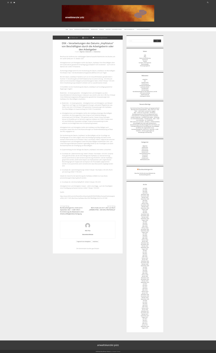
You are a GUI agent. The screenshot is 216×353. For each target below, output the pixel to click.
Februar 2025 (145, 203)
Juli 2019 (145, 284)
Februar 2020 (145, 275)
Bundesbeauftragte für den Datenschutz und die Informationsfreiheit (145, 92)
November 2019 (145, 279)
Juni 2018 (145, 302)
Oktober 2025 (144, 197)
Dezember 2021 (145, 243)
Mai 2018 (145, 303)
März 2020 (144, 273)
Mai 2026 (145, 191)
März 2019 (144, 290)
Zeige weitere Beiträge (87, 234)
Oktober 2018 (144, 297)
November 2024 (145, 205)
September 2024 (145, 208)
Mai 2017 (145, 320)
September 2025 (145, 199)
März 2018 (144, 306)
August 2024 (145, 209)
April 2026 (145, 193)
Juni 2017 (145, 319)
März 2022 (144, 238)
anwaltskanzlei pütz (108, 345)
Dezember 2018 (145, 294)
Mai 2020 (145, 270)
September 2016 (145, 326)
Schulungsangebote (143, 29)
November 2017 (145, 312)
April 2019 (145, 288)
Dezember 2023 (145, 214)
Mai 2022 (145, 235)
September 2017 (145, 316)
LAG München (144, 88)
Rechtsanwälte (129, 29)
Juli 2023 (145, 221)
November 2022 (145, 229)
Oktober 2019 (144, 281)
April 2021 (145, 255)
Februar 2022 (145, 240)
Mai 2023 (145, 223)
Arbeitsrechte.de (145, 94)
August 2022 (145, 232)
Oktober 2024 (144, 206)
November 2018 (145, 296)
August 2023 (145, 220)
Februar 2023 (145, 228)
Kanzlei (101, 29)
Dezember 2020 (145, 261)
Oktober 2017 (144, 314)
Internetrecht (145, 150)
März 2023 (144, 226)
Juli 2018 (145, 300)
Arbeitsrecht (88, 52)
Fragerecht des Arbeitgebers (84, 241)
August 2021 (145, 249)
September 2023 (145, 218)
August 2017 (145, 317)
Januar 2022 (145, 241)
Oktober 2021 (144, 246)
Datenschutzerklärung (81, 29)
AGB (67, 29)
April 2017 (145, 322)
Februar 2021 (145, 258)
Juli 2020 (145, 267)
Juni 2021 (145, 252)
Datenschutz (97, 52)
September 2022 (145, 231)
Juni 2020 (145, 268)
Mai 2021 (145, 253)
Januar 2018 (145, 309)
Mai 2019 (145, 287)
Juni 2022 (145, 234)
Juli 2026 (145, 188)
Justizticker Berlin (145, 87)
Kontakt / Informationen (114, 29)
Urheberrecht (145, 158)
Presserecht (145, 155)
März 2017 (144, 323)
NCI (145, 81)
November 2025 (145, 196)
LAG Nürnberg (144, 90)
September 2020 (145, 265)
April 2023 (145, 224)
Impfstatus (95, 241)
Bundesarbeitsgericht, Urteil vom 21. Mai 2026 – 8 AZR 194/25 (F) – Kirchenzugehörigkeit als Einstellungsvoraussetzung (145, 131)
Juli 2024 (145, 211)
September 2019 (145, 282)
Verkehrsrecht (144, 82)
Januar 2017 (145, 325)
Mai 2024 (145, 212)
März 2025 (144, 202)
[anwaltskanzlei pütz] (108, 20)
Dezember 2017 (145, 311)
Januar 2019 (145, 293)
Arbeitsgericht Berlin (145, 96)
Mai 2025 (145, 200)
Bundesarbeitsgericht (146, 169)
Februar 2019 (145, 291)
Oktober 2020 (144, 264)
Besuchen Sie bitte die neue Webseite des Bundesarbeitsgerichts (145, 173)
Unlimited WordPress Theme (103, 351)
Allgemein (82, 52)
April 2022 (145, 237)
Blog (71, 29)
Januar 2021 (145, 259)
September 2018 (145, 299)
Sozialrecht (145, 156)
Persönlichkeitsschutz (144, 153)
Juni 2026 (145, 190)
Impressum (94, 29)
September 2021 (145, 247)
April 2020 (145, 272)
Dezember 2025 (145, 194)
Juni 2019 (145, 285)
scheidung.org (144, 84)
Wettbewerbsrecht (145, 159)
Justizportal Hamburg (145, 85)
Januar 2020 (145, 276)
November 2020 (145, 262)
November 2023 (145, 215)
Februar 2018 (145, 308)
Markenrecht (145, 152)
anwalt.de (145, 79)
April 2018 (145, 305)
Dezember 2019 (145, 278)
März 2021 (144, 256)
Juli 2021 (145, 250)
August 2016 (145, 328)
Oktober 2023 (144, 217)
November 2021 (145, 244)
